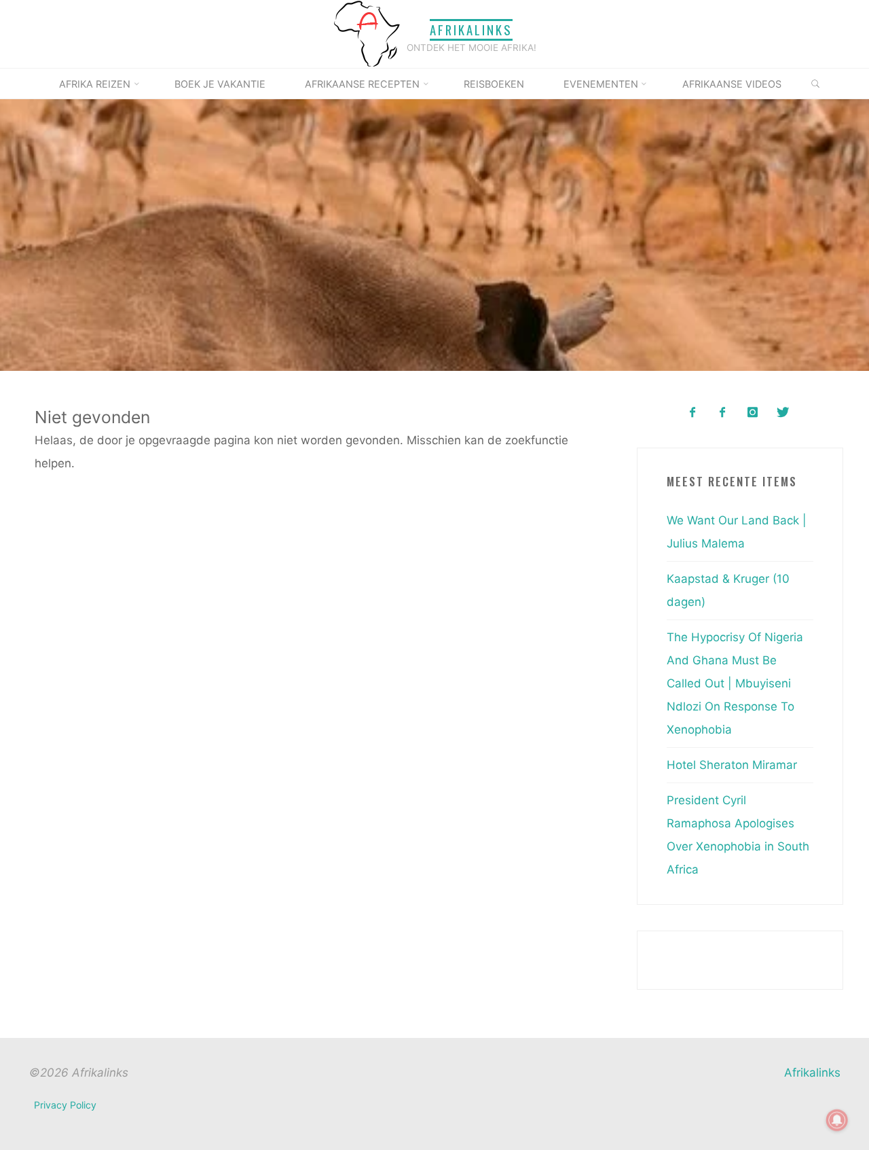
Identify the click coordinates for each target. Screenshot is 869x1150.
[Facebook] (692, 412)
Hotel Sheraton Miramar (732, 765)
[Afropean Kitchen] (722, 412)
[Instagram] (752, 412)
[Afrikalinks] (367, 33)
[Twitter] (782, 412)
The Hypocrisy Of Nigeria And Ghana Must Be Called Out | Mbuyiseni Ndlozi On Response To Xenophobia (735, 683)
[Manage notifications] (837, 1120)
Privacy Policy (65, 1105)
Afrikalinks (471, 29)
